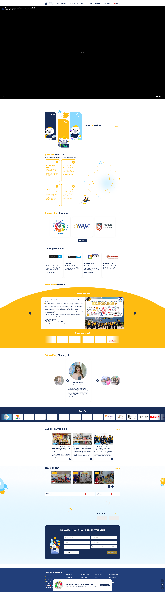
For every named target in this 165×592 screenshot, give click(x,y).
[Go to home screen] (49, 3)
